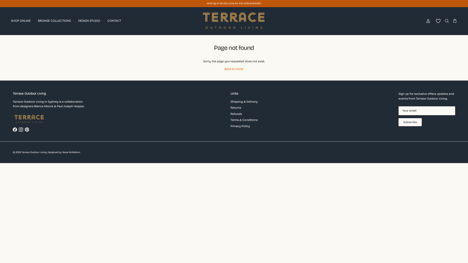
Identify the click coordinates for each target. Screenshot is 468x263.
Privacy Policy (240, 126)
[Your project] (437, 21)
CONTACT (114, 21)
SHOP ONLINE (21, 21)
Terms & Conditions (244, 120)
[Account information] (427, 21)
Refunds (236, 114)
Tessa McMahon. (71, 152)
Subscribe (410, 122)
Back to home (234, 68)
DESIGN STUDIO (89, 21)
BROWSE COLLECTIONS (54, 21)
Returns (236, 107)
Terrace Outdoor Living (34, 152)
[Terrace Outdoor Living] (234, 21)
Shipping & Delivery (244, 101)
